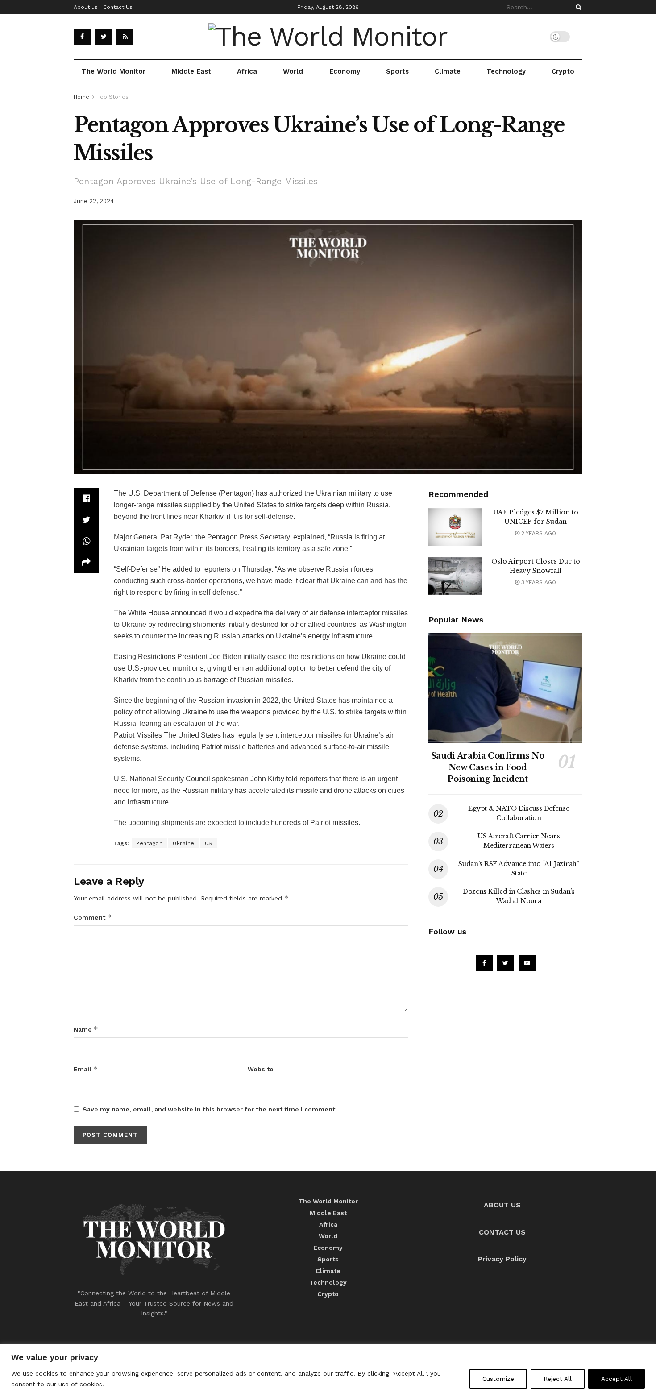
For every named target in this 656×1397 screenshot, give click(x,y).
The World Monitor (113, 71)
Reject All (558, 1378)
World (293, 71)
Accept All (616, 1378)
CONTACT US (502, 1232)
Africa (247, 71)
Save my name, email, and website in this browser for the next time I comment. (210, 1109)
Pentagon (149, 843)
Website (261, 1069)
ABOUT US (502, 1205)
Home (81, 97)
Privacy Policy (502, 1259)
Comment (93, 917)
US (208, 843)
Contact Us (118, 7)
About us (86, 7)
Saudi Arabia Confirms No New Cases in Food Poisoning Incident (487, 767)
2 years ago (537, 533)
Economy (344, 71)
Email (86, 1069)
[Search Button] (577, 7)
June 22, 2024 (94, 201)
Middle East (191, 71)
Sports (397, 71)
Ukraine (133, 624)
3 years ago (537, 582)
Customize (498, 1378)
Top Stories (113, 97)
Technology (506, 71)
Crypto (563, 71)
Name (86, 1029)
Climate (448, 71)
